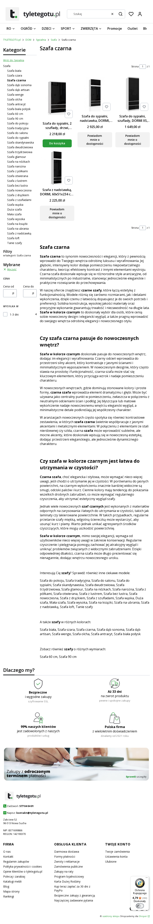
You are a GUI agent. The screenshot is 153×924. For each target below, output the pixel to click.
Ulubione (111, 861)
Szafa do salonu (17, 133)
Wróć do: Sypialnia (13, 60)
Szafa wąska (15, 205)
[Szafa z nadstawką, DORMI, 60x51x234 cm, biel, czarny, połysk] (57, 168)
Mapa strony (11, 891)
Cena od (8, 286)
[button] (120, 14)
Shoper (143, 916)
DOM (28, 39)
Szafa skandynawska (20, 142)
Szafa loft (13, 238)
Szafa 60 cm (15, 114)
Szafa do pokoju (17, 123)
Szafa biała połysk (18, 109)
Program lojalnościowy (69, 876)
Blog (6, 886)
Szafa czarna (85, 629)
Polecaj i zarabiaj (14, 876)
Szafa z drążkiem (18, 195)
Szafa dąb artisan (18, 90)
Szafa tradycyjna (17, 128)
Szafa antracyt (16, 104)
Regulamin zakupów (16, 861)
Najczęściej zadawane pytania (73, 900)
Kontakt (8, 856)
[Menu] (146, 878)
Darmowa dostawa (66, 851)
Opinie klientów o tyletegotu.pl (22, 871)
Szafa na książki (17, 224)
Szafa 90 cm (15, 118)
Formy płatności (64, 856)
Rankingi (8, 896)
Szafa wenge (15, 94)
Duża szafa (14, 209)
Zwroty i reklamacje (67, 861)
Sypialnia (41, 39)
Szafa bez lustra (17, 185)
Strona (135, 66)
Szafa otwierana (17, 176)
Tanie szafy (14, 243)
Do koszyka (57, 143)
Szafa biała (14, 71)
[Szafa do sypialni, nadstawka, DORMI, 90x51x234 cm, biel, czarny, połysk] (94, 94)
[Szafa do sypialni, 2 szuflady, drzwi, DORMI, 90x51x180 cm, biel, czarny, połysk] (57, 98)
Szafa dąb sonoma (19, 85)
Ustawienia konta (116, 856)
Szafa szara (14, 75)
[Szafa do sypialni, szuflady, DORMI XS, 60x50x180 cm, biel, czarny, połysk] (132, 94)
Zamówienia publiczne (68, 866)
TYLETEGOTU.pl (12, 39)
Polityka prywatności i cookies (22, 866)
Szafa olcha (14, 99)
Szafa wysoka (16, 219)
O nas (7, 851)
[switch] (140, 905)
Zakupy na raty (63, 871)
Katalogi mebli (12, 881)
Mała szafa (14, 214)
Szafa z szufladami (19, 200)
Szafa (54, 39)
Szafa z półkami (17, 171)
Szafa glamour (16, 157)
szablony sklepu (111, 916)
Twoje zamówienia (117, 851)
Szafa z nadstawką (19, 233)
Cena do (28, 286)
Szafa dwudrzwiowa (20, 147)
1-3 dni (14, 314)
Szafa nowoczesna (19, 190)
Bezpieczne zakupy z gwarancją (74, 895)
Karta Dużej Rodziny (67, 881)
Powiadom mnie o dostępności (94, 140)
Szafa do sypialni (18, 138)
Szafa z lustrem (17, 181)
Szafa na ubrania (18, 228)
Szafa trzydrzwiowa (19, 152)
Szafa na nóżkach (18, 161)
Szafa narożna (16, 166)
